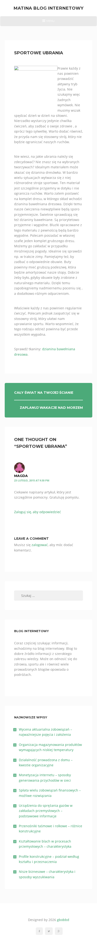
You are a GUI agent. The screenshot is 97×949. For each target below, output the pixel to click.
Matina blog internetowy (48, 8)
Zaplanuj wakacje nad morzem (51, 408)
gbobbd (63, 919)
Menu (48, 22)
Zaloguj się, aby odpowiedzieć (37, 512)
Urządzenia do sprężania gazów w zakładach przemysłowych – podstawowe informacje (46, 810)
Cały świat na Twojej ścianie (43, 392)
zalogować (40, 545)
